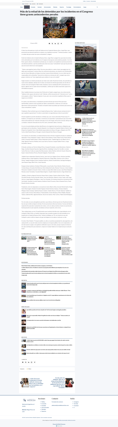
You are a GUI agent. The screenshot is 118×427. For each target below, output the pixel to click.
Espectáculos (25, 306)
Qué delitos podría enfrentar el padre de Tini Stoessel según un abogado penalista (46, 309)
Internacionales (93, 1)
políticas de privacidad (63, 420)
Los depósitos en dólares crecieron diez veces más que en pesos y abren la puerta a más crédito (49, 345)
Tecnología (68, 7)
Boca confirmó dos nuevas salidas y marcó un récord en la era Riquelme (43, 300)
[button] (97, 7)
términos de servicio (71, 420)
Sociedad (40, 7)
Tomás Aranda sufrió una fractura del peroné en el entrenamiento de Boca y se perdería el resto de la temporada (32, 251)
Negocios (24, 337)
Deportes (62, 7)
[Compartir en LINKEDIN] (55, 43)
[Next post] (72, 383)
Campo (84, 7)
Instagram (76, 402)
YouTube (76, 403)
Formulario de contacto (57, 402)
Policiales (55, 7)
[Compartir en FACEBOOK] (49, 43)
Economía (88, 1)
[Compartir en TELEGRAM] (61, 43)
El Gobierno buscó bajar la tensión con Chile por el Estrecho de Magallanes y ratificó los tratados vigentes (89, 143)
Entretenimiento (77, 7)
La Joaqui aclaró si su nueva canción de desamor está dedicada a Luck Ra (44, 320)
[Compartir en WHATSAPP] (58, 43)
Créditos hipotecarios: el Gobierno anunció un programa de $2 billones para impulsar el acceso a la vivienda (49, 240)
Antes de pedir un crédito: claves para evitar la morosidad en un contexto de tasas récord (48, 353)
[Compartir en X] (52, 43)
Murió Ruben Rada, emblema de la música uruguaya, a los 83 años (32, 239)
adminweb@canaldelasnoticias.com (60, 405)
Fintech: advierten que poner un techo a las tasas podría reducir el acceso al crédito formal (48, 349)
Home (21, 7)
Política (84, 1)
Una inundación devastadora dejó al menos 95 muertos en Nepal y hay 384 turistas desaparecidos (67, 240)
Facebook (76, 405)
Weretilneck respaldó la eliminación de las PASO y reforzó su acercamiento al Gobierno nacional (88, 153)
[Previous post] (21, 383)
